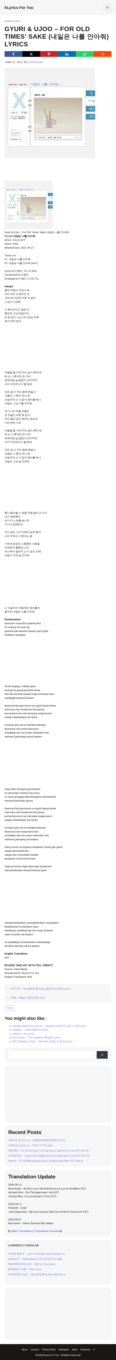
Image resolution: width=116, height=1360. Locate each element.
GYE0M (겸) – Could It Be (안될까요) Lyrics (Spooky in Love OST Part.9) (48, 1155)
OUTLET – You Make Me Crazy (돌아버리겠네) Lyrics (40, 988)
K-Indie (9, 1008)
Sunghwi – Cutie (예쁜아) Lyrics (30, 1029)
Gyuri (8, 21)
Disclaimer (64, 1349)
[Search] (102, 1055)
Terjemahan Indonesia (47, 1231)
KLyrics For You (19, 7)
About (25, 1349)
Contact (35, 1349)
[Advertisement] (59, 171)
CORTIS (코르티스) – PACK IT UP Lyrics (30, 1145)
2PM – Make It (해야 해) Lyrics (28, 997)
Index (74, 1349)
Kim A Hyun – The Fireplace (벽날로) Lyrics (36, 1037)
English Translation (20, 1231)
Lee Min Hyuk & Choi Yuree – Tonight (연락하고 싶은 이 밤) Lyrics (49, 1025)
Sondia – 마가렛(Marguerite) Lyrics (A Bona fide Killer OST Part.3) (45, 1160)
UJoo (16, 21)
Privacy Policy (49, 1349)
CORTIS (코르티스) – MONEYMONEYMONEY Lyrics (36, 1140)
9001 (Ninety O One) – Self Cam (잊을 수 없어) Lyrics (42, 1041)
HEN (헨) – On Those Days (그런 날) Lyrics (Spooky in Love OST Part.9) (48, 1150)
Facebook (85, 1349)
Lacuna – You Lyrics (23, 1033)
